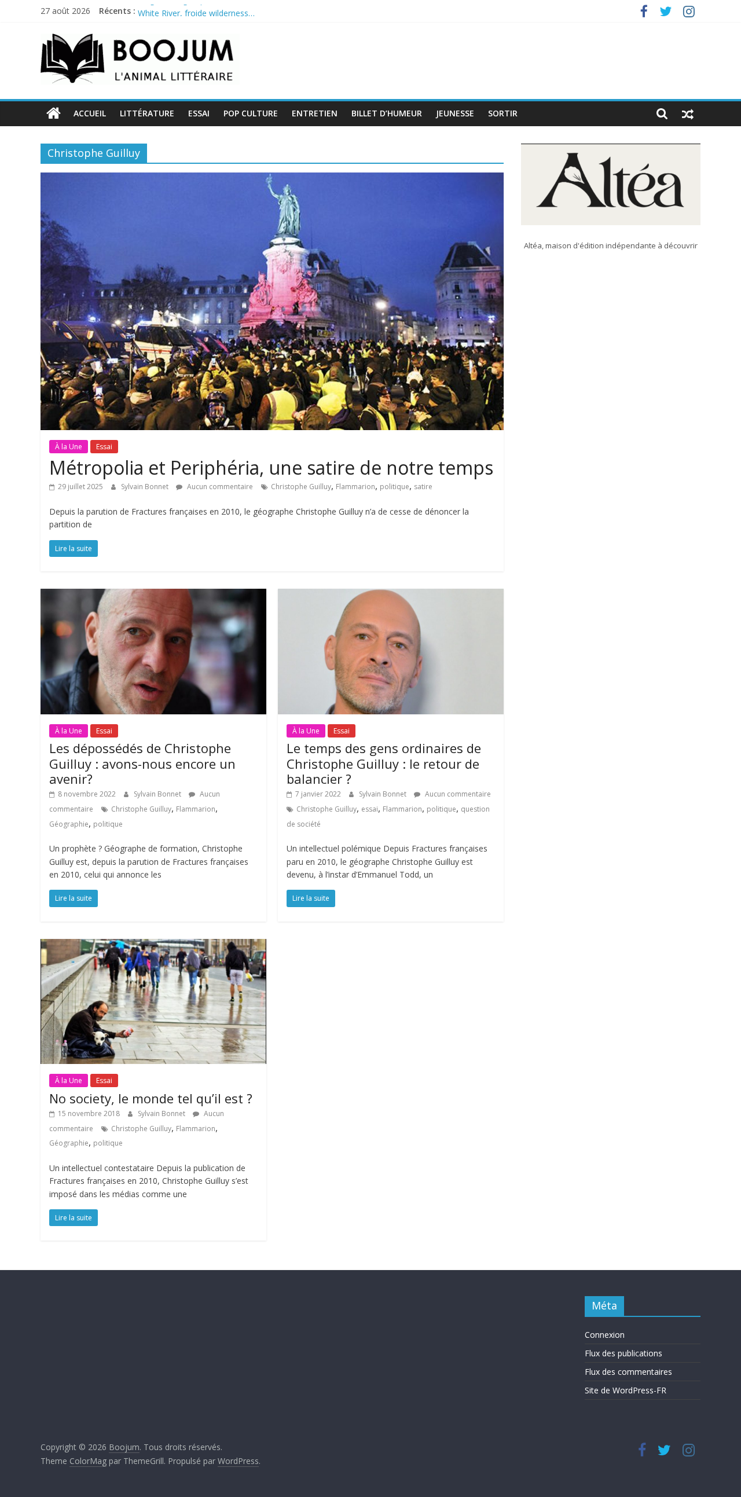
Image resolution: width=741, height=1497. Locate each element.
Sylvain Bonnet (145, 486)
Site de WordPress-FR (625, 1390)
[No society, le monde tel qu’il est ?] (153, 946)
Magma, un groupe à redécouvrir (199, 10)
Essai (199, 113)
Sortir (503, 113)
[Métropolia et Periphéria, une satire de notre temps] (272, 179)
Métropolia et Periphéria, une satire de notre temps (271, 467)
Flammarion (355, 486)
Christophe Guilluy (301, 486)
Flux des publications (623, 1353)
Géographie (69, 824)
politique (394, 486)
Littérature (147, 113)
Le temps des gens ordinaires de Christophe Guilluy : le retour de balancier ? (384, 763)
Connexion (605, 1334)
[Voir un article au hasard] (687, 113)
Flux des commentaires (628, 1371)
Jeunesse (455, 113)
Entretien (315, 113)
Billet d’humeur (386, 113)
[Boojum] (54, 113)
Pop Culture (250, 113)
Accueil (90, 113)
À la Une (68, 447)
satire (423, 486)
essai (369, 809)
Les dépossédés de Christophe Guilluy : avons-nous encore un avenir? (142, 763)
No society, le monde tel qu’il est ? (150, 1098)
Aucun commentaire (219, 486)
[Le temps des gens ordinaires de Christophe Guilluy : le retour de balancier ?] (391, 595)
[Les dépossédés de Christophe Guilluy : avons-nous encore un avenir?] (153, 595)
